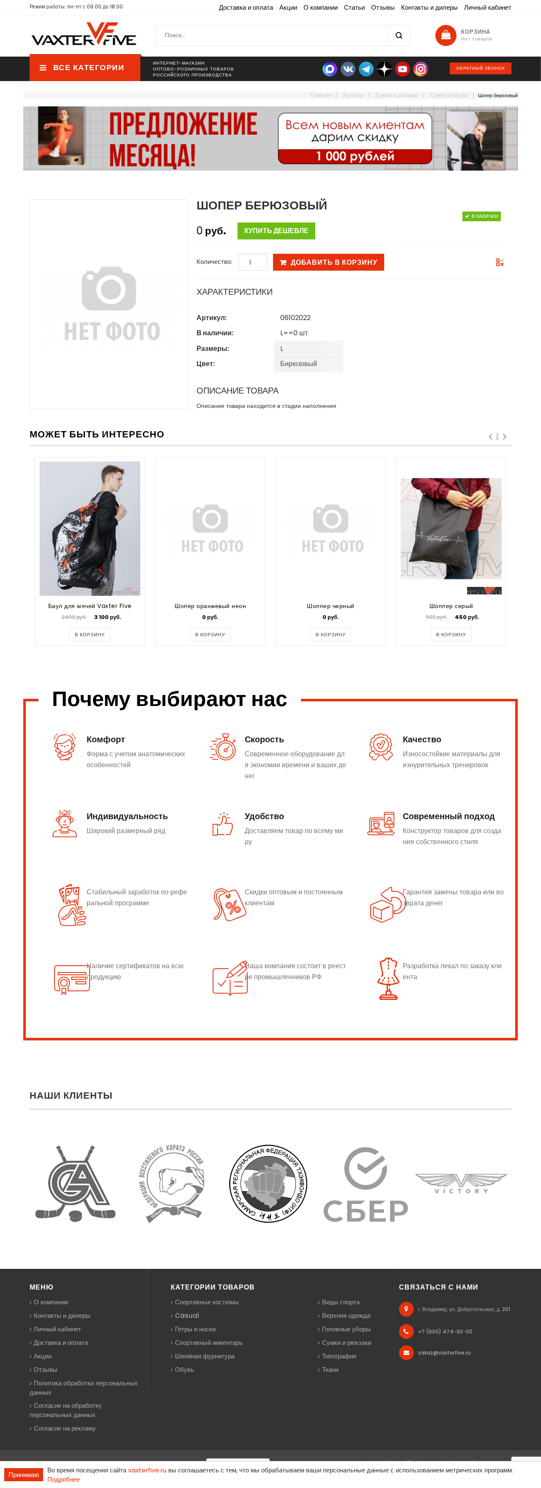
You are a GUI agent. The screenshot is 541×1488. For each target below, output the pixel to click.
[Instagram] (421, 68)
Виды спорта (341, 1302)
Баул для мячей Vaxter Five (90, 606)
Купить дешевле (276, 231)
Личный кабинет (487, 7)
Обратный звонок (480, 68)
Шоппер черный (331, 606)
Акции (288, 7)
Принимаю (23, 1474)
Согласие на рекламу (65, 1428)
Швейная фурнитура (205, 1356)
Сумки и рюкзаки (346, 1342)
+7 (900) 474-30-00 (445, 1331)
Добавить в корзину (334, 262)
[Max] (330, 68)
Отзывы (383, 7)
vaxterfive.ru (147, 1470)
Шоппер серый (451, 606)
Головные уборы (346, 1329)
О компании (320, 7)
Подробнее (63, 1479)
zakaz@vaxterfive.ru (444, 1352)
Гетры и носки (195, 1329)
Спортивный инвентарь (209, 1342)
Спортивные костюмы (207, 1302)
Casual (187, 1315)
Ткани (330, 1369)
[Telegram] (366, 68)
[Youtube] (402, 68)
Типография (339, 1356)
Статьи (354, 7)
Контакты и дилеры (429, 7)
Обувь (184, 1369)
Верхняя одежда (346, 1315)
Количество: (214, 261)
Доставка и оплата (246, 7)
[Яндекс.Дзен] (384, 68)
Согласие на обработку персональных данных (66, 1410)
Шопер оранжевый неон (210, 606)
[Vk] (348, 68)
